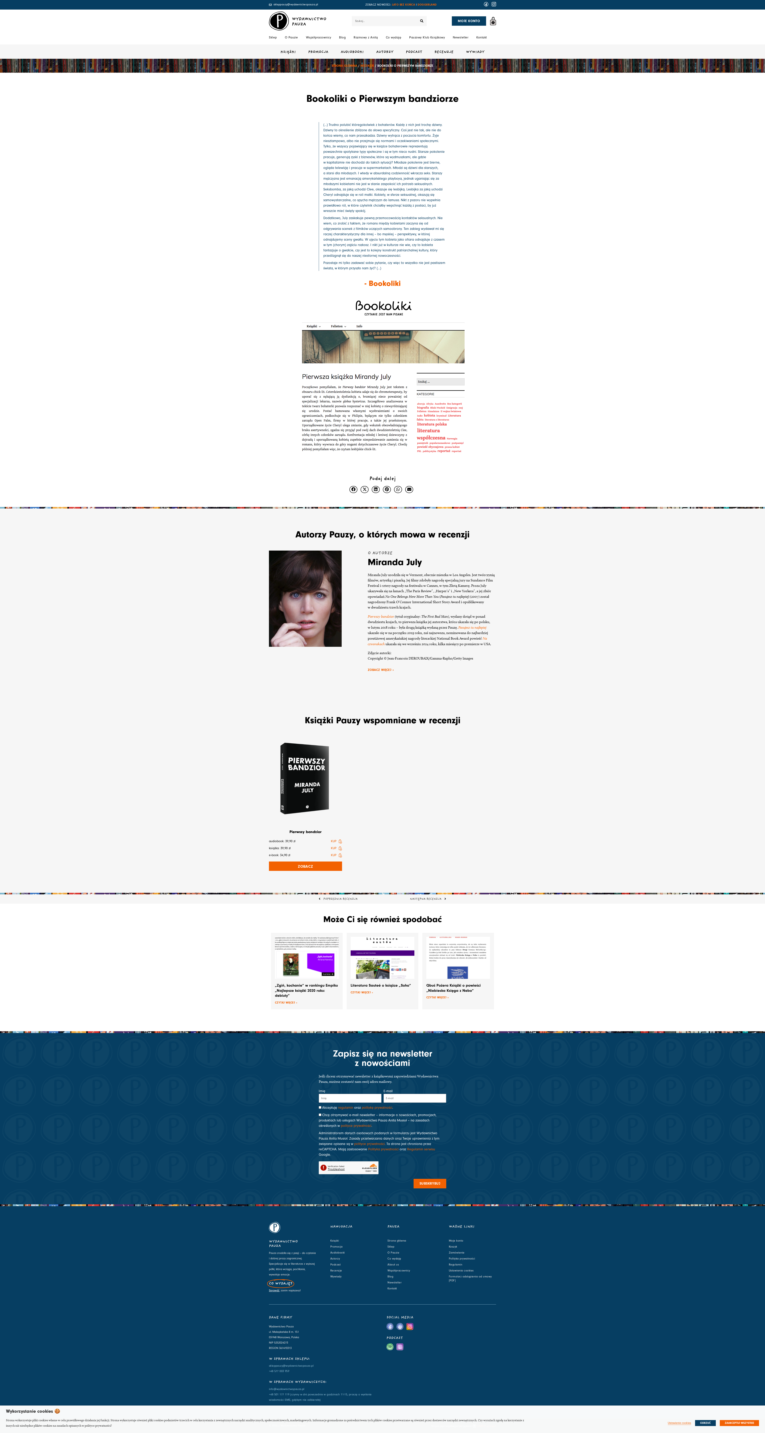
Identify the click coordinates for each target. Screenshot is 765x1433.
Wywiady (475, 52)
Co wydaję (393, 37)
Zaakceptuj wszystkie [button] (739, 1423)
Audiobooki (352, 52)
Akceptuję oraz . (357, 1108)
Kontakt (481, 37)
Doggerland (427, 4)
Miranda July (395, 562)
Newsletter (460, 37)
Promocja (318, 52)
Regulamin (455, 1264)
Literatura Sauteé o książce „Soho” (381, 985)
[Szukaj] (422, 21)
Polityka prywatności (383, 1149)
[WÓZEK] (493, 21)
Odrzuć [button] (705, 1423)
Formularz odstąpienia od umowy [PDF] (470, 1278)
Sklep (273, 37)
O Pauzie (291, 37)
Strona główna (344, 66)
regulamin (345, 1108)
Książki (288, 52)
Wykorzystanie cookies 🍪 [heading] (33, 1411)
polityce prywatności (356, 1126)
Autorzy (384, 52)
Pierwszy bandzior (381, 616)
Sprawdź (274, 1290)
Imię (322, 1091)
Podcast (414, 52)
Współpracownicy (318, 37)
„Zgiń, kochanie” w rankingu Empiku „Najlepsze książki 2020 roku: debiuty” (306, 990)
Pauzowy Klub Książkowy (427, 37)
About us (393, 1264)
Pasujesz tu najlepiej (472, 627)
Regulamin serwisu (421, 1149)
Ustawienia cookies (461, 1270)
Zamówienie (457, 1252)
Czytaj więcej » (286, 1002)
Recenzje (444, 52)
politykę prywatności (377, 1108)
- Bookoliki (383, 283)
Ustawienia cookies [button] (679, 1423)
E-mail (388, 1091)
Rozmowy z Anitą (366, 37)
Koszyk (453, 1246)
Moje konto (456, 1240)
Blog (342, 37)
